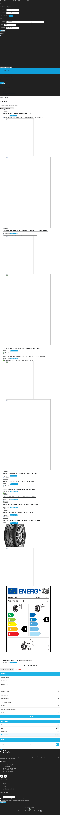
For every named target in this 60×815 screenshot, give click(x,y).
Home (1, 97)
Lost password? (4, 15)
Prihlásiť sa (3, 6)
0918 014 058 (6, 766)
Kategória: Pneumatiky (7, 669)
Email (2, 24)
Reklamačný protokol (8, 788)
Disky (4, 89)
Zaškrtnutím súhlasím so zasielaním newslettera (13, 799)
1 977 (34, 665)
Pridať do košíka (13, 116)
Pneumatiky (6, 87)
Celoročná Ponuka (29, 725)
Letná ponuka (29, 731)
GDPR (4, 783)
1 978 (37, 665)
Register (9, 6)
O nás (4, 91)
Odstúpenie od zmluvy (8, 789)
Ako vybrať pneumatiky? (9, 93)
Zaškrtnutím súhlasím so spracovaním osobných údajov (15, 800)
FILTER (29, 716)
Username (3, 9)
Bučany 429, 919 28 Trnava (9, 768)
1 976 (30, 665)
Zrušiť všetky (18, 669)
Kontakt (5, 94)
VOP (4, 784)
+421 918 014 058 (16, 1)
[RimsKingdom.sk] (8, 65)
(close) (2, 18)
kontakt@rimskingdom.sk (31, 1)
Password (3, 12)
